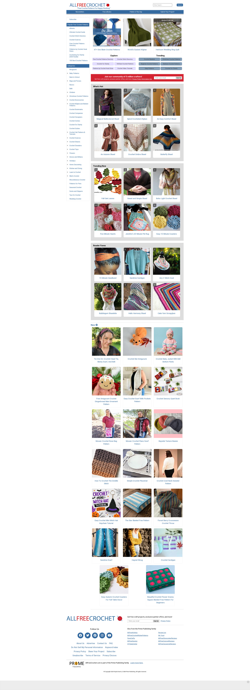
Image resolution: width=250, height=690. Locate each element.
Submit (125, 357)
